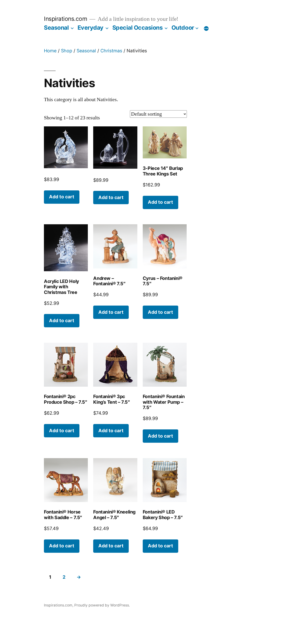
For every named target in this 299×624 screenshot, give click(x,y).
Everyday (90, 27)
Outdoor (182, 27)
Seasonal (56, 27)
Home (50, 50)
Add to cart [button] (61, 197)
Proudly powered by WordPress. (102, 605)
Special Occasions (137, 27)
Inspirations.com (65, 18)
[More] (206, 28)
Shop (66, 50)
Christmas (111, 50)
